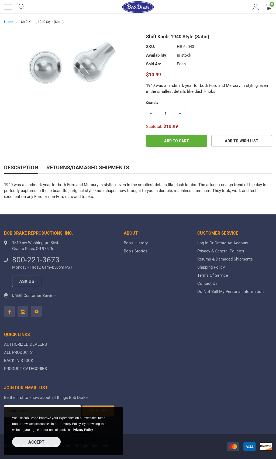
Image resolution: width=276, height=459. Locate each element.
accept (36, 442)
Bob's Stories (135, 251)
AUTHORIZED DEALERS (25, 344)
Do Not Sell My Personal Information (230, 291)
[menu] (8, 7)
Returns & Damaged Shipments (225, 259)
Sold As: (153, 63)
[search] (22, 7)
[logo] (138, 7)
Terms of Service (212, 275)
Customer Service (39, 295)
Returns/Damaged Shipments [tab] (87, 167)
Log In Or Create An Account (223, 243)
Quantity (152, 103)
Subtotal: (154, 126)
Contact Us (207, 283)
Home (8, 22)
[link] (9, 311)
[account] (256, 7)
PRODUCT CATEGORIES (25, 368)
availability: (156, 55)
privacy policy (83, 430)
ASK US (26, 281)
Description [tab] (21, 167)
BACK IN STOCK (18, 360)
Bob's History (136, 243)
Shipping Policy (211, 267)
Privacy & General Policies (220, 251)
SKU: (150, 46)
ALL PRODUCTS (18, 352)
